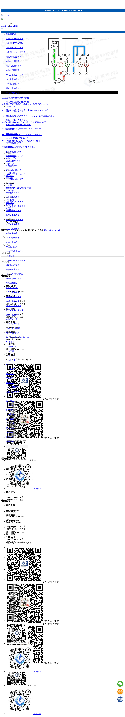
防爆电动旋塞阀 (13, 265)
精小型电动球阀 (13, 333)
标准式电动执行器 (13, 170)
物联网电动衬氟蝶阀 (14, 202)
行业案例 (10, 423)
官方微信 (5, 26)
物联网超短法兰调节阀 (15, 52)
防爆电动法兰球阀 (13, 279)
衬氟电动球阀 (12, 288)
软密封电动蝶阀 (13, 224)
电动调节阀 (11, 34)
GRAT (6, 16)
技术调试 (10, 401)
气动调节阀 (11, 346)
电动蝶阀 (10, 183)
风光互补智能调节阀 (14, 39)
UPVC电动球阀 (12, 324)
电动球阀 (10, 256)
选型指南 (10, 410)
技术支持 (10, 396)
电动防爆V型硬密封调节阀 (17, 97)
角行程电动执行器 (13, 143)
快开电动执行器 (13, 147)
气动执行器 (11, 360)
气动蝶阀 (10, 351)
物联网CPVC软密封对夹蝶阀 (18, 188)
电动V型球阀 (11, 283)
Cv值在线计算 (12, 387)
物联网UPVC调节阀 (14, 43)
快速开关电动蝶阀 (13, 211)
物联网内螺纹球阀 (13, 57)
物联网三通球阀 (13, 269)
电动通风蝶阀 (12, 233)
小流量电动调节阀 (13, 79)
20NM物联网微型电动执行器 (18, 125)
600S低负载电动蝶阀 (15, 251)
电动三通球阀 (12, 319)
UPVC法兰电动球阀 (14, 274)
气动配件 (10, 378)
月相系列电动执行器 (14, 156)
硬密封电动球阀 (13, 315)
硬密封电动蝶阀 (13, 215)
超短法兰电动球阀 (13, 306)
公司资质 (10, 432)
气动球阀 (10, 355)
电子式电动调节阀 (13, 66)
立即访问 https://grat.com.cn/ (72, 10)
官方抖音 (14, 26)
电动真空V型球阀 (13, 328)
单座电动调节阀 (13, 84)
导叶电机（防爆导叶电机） (17, 116)
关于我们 (10, 419)
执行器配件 (11, 369)
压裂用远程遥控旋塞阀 (15, 260)
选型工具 (10, 383)
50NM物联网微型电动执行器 (18, 138)
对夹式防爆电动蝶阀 (14, 220)
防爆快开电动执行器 (14, 111)
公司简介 (10, 437)
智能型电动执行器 (13, 152)
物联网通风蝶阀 (13, 192)
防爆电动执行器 (13, 129)
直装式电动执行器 (13, 165)
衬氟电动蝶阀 (12, 247)
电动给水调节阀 (13, 61)
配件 (8, 365)
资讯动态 (10, 428)
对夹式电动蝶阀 (13, 242)
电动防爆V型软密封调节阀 (17, 102)
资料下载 (10, 405)
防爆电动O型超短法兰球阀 (17, 337)
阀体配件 (10, 374)
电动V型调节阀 (12, 93)
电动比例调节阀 (13, 70)
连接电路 (10, 414)
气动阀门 (10, 342)
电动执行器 (11, 106)
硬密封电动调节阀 (13, 88)
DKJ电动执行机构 (13, 161)
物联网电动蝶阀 (13, 197)
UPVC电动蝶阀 (12, 238)
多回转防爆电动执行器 (15, 174)
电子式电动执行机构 (14, 179)
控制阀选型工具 (13, 392)
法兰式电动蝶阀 (13, 229)
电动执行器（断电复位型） (17, 120)
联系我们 (10, 441)
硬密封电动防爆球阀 (14, 310)
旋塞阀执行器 (12, 134)
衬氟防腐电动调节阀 (14, 75)
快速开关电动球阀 (13, 297)
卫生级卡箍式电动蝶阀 (15, 206)
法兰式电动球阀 (13, 292)
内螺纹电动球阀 (13, 301)
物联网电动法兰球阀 (14, 48)
